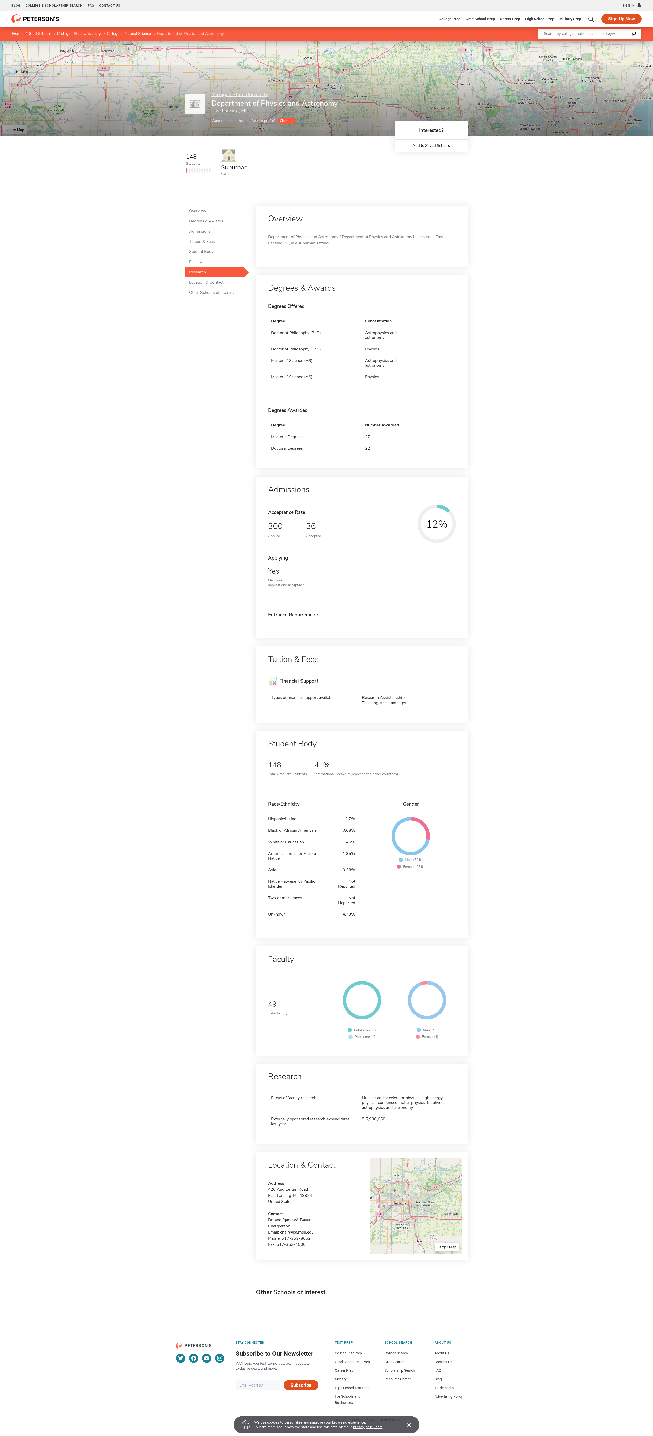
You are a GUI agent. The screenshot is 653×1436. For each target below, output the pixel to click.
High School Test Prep (352, 1388)
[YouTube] (206, 1358)
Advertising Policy (449, 1396)
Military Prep (570, 19)
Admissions (200, 231)
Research (197, 272)
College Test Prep (348, 1353)
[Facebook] (193, 1358)
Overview (197, 211)
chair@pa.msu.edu (297, 1232)
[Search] (591, 18)
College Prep (449, 19)
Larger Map (14, 129)
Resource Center (398, 1379)
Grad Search (394, 1362)
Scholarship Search (400, 1370)
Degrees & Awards (206, 221)
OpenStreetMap (618, 43)
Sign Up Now (621, 18)
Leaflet (593, 43)
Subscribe (300, 1385)
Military (341, 1379)
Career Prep (510, 19)
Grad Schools (40, 33)
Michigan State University (79, 33)
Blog (15, 5)
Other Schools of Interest (211, 292)
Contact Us (443, 1362)
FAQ (91, 5)
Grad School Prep (480, 19)
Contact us (109, 5)
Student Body (201, 252)
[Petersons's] (35, 19)
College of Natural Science (129, 33)
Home (17, 33)
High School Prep (539, 19)
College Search (396, 1353)
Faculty (195, 262)
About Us (442, 1353)
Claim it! (286, 120)
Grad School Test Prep (352, 1362)
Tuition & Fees (202, 241)
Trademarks (444, 1388)
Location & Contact (206, 282)
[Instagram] (219, 1358)
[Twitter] (180, 1358)
